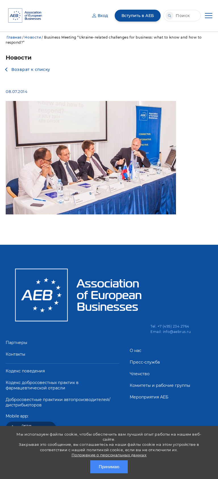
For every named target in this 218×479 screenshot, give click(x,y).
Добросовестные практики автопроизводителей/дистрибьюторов (58, 402)
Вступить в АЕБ (137, 15)
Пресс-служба (145, 362)
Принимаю (109, 466)
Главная (14, 37)
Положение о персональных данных (109, 455)
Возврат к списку (30, 69)
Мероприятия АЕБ (149, 397)
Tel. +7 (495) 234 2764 (169, 326)
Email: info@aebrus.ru (170, 332)
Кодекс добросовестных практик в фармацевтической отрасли (42, 385)
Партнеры (16, 342)
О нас (135, 350)
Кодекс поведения (25, 371)
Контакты (15, 354)
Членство (140, 373)
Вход (103, 15)
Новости (32, 37)
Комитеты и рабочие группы (160, 385)
